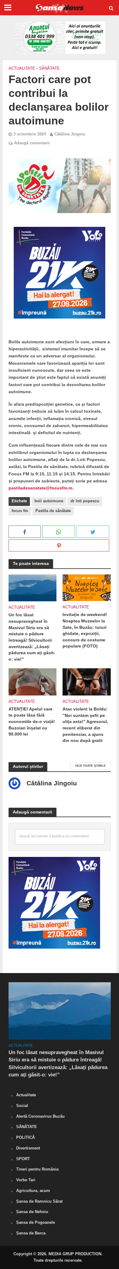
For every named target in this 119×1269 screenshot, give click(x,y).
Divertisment (28, 1148)
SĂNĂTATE (49, 68)
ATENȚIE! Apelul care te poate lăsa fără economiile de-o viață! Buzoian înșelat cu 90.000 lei (32, 721)
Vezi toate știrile (90, 765)
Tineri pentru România (37, 1169)
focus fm (20, 511)
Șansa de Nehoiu (32, 1211)
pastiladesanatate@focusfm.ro (41, 487)
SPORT (23, 1158)
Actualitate (22, 68)
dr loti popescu (84, 501)
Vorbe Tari (25, 1180)
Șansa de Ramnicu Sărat (39, 1201)
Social (22, 1105)
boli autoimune (48, 501)
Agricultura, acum (33, 1190)
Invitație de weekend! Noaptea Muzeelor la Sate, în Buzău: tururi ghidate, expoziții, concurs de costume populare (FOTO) (85, 630)
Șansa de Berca (30, 1233)
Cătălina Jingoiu (69, 134)
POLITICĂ (25, 1137)
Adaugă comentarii (32, 143)
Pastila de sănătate (53, 511)
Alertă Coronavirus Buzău (40, 1116)
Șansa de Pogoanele (35, 1222)
